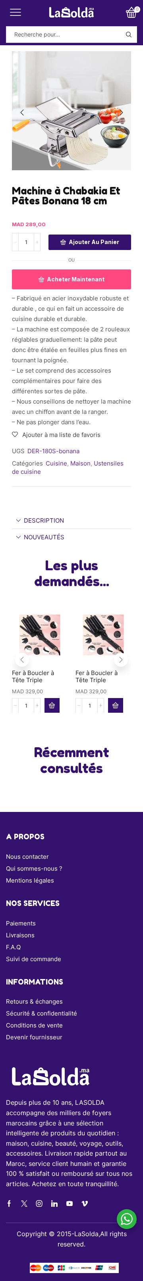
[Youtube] (69, 1203)
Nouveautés (44, 537)
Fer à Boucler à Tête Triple (33, 676)
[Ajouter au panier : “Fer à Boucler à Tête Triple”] (52, 705)
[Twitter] (24, 1203)
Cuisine (56, 463)
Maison (80, 463)
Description (44, 520)
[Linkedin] (54, 1203)
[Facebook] (9, 1203)
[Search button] (129, 34)
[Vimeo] (84, 1203)
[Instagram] (39, 1203)
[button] (22, 113)
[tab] (71, 520)
